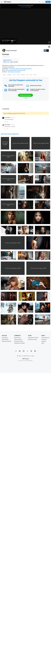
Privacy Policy (21, 360)
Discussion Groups (18, 341)
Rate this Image (6, 40)
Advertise (43, 341)
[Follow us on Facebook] (23, 351)
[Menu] (1, 2)
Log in (21, 6)
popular (23, 74)
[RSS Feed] (35, 351)
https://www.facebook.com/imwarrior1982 (15, 70)
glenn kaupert (7, 124)
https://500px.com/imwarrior (14, 71)
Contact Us (44, 339)
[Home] (7, 1)
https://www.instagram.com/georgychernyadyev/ (20, 68)
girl (27, 74)
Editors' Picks (17, 337)
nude (14, 74)
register (25, 6)
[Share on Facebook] (45, 50)
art (31, 74)
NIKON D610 (7, 60)
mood (18, 74)
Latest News (5, 337)
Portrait (9, 74)
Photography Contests (19, 343)
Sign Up (47, 1)
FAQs (42, 343)
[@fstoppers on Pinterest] (31, 351)
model (35, 74)
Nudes (4, 74)
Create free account (25, 95)
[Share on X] (47, 50)
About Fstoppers (45, 337)
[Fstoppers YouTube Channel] (19, 351)
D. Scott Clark (7, 117)
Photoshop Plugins (32, 339)
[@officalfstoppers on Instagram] (16, 351)
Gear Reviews (5, 339)
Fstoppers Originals (6, 341)
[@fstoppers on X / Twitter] (27, 351)
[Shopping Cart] (39, 1)
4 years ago (13, 124)
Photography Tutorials (33, 337)
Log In (43, 1)
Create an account (12, 113)
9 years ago (13, 117)
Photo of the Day (18, 339)
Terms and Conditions (28, 360)
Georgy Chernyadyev (11, 50)
